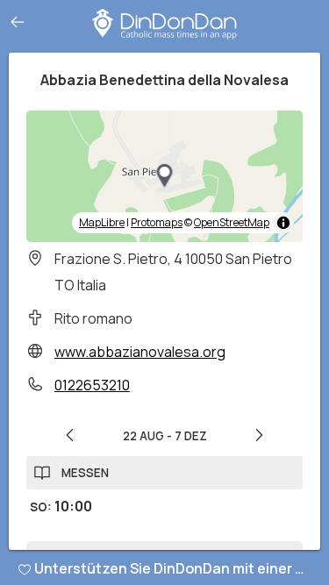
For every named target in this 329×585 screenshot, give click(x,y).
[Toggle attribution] (283, 222)
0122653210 (92, 385)
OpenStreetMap (231, 222)
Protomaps (156, 222)
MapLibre (102, 222)
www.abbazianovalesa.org (139, 351)
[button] (165, 176)
